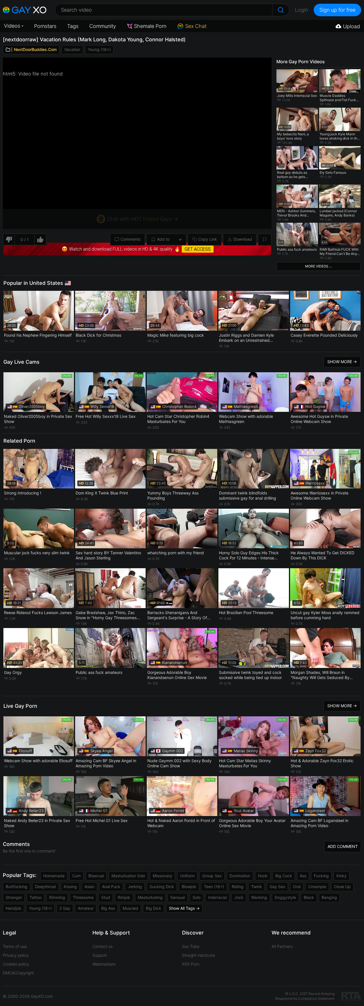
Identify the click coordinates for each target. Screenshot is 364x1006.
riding (237, 886)
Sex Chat (195, 26)
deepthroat (45, 886)
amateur (86, 908)
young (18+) (99, 49)
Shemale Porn (150, 26)
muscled (130, 908)
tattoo (36, 897)
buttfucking (16, 886)
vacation (72, 49)
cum (76, 875)
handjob (13, 908)
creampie (317, 886)
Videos (12, 26)
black (309, 897)
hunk (263, 875)
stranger (14, 897)
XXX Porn (190, 964)
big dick (153, 908)
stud (105, 897)
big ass (108, 908)
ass (303, 875)
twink (256, 886)
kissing (70, 886)
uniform (187, 875)
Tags (72, 26)
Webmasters (103, 964)
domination (239, 875)
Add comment (343, 846)
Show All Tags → (184, 908)
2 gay (64, 908)
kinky (341, 875)
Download (242, 239)
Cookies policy (16, 964)
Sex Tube (190, 946)
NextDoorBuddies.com (35, 49)
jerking (135, 886)
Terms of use (15, 946)
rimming (57, 897)
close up (342, 886)
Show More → (342, 361)
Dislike (9, 239)
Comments (130, 239)
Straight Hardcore (198, 955)
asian (89, 886)
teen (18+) (214, 886)
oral (297, 886)
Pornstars (45, 26)
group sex (212, 875)
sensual (177, 897)
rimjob (124, 897)
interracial (217, 897)
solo (196, 897)
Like (40, 239)
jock (238, 897)
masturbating (150, 897)
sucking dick (162, 886)
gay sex (277, 886)
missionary (162, 875)
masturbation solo (128, 875)
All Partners (282, 946)
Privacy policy (16, 955)
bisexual (96, 875)
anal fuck (111, 886)
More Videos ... (318, 266)
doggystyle (285, 897)
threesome (83, 897)
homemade (54, 875)
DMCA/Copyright (18, 972)
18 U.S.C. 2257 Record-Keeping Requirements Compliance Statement (304, 996)
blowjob (189, 886)
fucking (321, 875)
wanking (259, 897)
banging (329, 897)
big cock (283, 875)
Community (102, 26)
